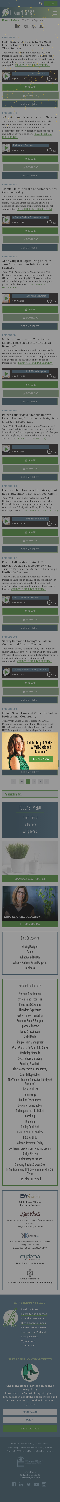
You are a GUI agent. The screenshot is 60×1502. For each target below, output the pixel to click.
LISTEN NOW (41, 758)
